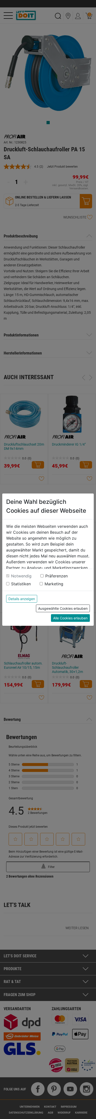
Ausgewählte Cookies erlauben (63, 608)
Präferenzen (56, 575)
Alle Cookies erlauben (70, 618)
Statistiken (21, 583)
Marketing (54, 583)
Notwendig (21, 575)
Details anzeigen (21, 599)
